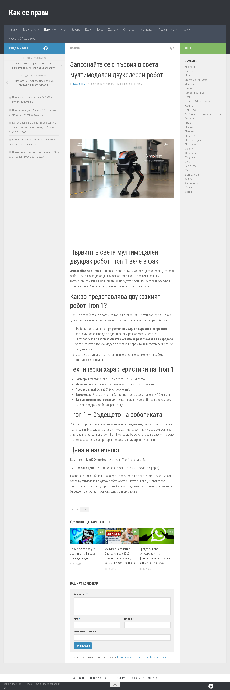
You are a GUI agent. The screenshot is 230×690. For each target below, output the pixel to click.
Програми (190, 144)
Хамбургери (191, 183)
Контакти (78, 678)
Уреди (188, 170)
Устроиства (192, 174)
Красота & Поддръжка (22, 38)
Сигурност (129, 29)
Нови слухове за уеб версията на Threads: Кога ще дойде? (83, 553)
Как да (188, 88)
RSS (6, 688)
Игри (63, 29)
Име (77, 618)
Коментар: (81, 594)
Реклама (120, 678)
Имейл (129, 618)
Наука (99, 29)
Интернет (190, 84)
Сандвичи (190, 153)
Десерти (190, 66)
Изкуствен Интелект (196, 79)
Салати (189, 148)
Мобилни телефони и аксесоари (203, 114)
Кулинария (191, 110)
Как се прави (29, 12)
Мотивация (147, 29)
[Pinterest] (51, 48)
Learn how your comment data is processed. (143, 657)
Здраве (75, 29)
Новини (48, 29)
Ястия (188, 191)
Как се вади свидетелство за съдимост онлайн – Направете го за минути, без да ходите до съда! (33, 127)
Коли (88, 29)
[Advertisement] (122, 114)
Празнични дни (168, 29)
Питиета (189, 131)
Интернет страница (85, 631)
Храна (112, 29)
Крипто (189, 105)
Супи (187, 161)
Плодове (190, 135)
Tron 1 (84, 509)
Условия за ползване (144, 678)
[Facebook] (45, 48)
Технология (29, 29)
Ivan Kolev (79, 84)
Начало (13, 29)
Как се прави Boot (195, 92)
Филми (186, 29)
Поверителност (99, 678)
